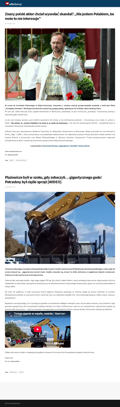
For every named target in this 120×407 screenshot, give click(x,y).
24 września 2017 (10, 187)
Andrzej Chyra (21, 160)
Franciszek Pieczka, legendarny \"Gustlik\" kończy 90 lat (66, 146)
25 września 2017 (10, 24)
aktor (11, 160)
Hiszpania (13, 372)
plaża (21, 372)
